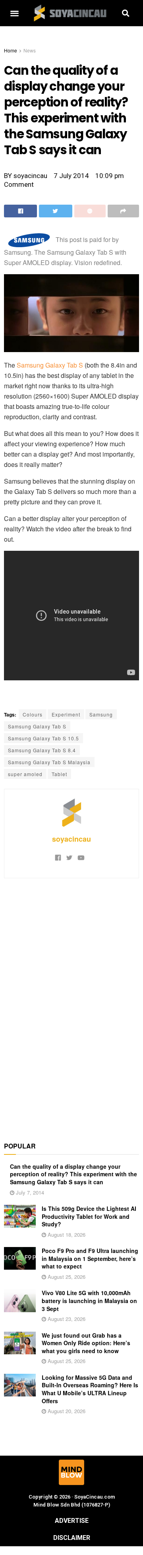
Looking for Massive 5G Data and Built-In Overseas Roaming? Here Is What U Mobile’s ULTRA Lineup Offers (90, 1389)
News (29, 50)
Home (10, 50)
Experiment (66, 714)
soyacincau (71, 839)
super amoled (25, 774)
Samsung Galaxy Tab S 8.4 (42, 750)
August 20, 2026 (65, 1411)
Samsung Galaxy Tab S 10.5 (43, 738)
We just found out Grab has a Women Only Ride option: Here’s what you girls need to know (86, 1343)
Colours (33, 714)
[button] (14, 13)
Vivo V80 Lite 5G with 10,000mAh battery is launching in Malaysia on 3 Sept (89, 1300)
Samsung (101, 714)
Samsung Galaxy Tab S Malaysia (49, 762)
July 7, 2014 (29, 1192)
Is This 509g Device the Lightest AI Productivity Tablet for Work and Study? (89, 1216)
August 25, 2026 (65, 1276)
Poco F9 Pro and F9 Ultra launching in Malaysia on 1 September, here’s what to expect (90, 1258)
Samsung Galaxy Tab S (50, 365)
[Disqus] (71, 1005)
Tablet (59, 774)
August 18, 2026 (65, 1234)
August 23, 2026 (65, 1319)
